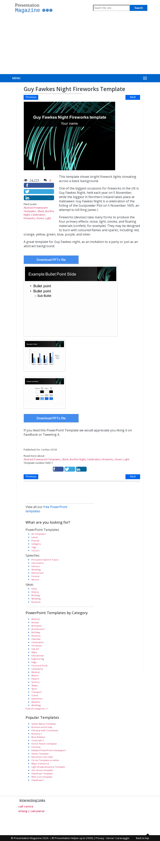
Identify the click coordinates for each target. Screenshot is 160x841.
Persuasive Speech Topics (45, 559)
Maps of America (40, 763)
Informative (37, 562)
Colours (35, 550)
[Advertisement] (80, 45)
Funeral (35, 576)
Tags (33, 547)
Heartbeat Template (42, 773)
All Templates (38, 533)
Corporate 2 (37, 740)
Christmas (36, 645)
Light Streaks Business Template (48, 766)
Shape (34, 685)
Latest (34, 537)
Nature (35, 675)
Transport (36, 692)
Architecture (38, 629)
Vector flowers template (44, 743)
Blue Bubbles (38, 737)
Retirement (37, 572)
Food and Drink (39, 665)
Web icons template (41, 776)
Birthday (35, 595)
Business (35, 601)
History (35, 591)
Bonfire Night (77, 459)
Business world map (41, 727)
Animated (36, 625)
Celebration (38, 214)
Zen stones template (42, 770)
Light (48, 218)
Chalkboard (37, 780)
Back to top (142, 838)
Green (40, 218)
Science (35, 682)
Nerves (35, 579)
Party (34, 588)
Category (36, 543)
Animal (35, 622)
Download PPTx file (51, 260)
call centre (25, 806)
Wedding (36, 569)
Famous (35, 566)
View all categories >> (37, 708)
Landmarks (37, 668)
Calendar (36, 638)
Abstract (35, 619)
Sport (34, 688)
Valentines (36, 698)
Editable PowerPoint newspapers (48, 750)
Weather (35, 701)
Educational (37, 655)
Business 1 (36, 733)
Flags (33, 662)
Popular (35, 540)
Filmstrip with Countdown (44, 730)
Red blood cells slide (42, 756)
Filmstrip (36, 746)
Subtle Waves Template (43, 723)
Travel (34, 695)
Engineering (37, 658)
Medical (35, 672)
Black (41, 211)
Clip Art (35, 648)
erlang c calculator (31, 811)
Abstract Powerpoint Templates (36, 209)
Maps (34, 652)
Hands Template (40, 753)
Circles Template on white (45, 760)
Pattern (35, 678)
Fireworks (29, 218)
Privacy (100, 838)
